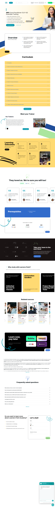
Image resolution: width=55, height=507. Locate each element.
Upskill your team (37, 256)
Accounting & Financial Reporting (18, 303)
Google (34, 183)
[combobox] (21, 2)
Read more (27, 372)
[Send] (53, 500)
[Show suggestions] (27, 2)
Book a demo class (41, 2)
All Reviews (22, 183)
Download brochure (10, 25)
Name (31, 420)
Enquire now (7, 51)
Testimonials (36, 2)
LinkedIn (28, 183)
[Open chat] (53, 505)
